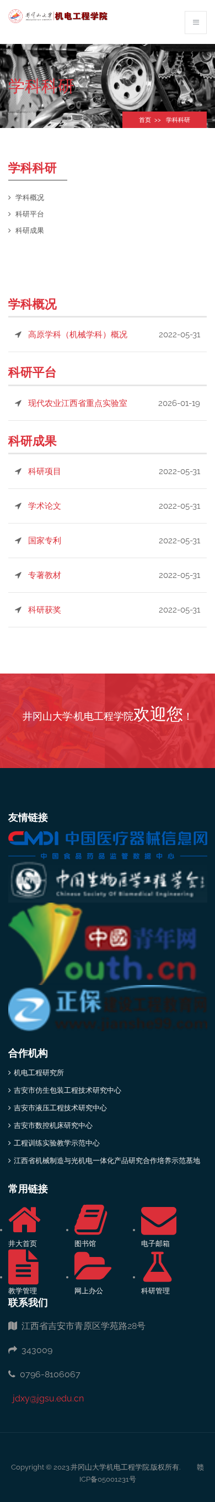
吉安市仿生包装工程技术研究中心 (67, 1090)
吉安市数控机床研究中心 (53, 1125)
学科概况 (29, 197)
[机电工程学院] (58, 16)
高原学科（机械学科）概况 (77, 335)
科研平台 (29, 214)
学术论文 (44, 506)
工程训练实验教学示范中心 (57, 1143)
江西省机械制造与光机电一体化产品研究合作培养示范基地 (107, 1160)
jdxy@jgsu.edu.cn (46, 1398)
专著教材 (44, 575)
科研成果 (29, 230)
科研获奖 (44, 610)
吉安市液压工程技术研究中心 (60, 1108)
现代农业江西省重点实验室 (77, 403)
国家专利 (44, 541)
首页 (145, 120)
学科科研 (178, 120)
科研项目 (44, 471)
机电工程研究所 (39, 1073)
